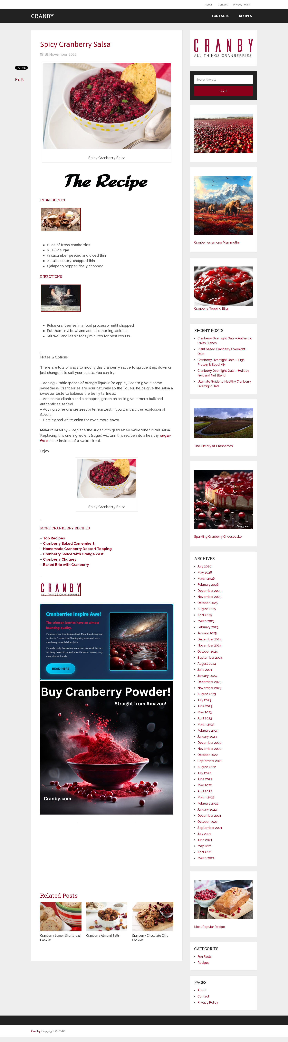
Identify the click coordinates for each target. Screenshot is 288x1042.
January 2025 (207, 633)
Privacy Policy (241, 4)
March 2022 (206, 797)
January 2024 (207, 676)
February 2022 (207, 803)
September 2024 (210, 657)
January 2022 (207, 809)
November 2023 (209, 688)
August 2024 (206, 664)
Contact (222, 4)
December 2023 (209, 682)
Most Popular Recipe (209, 927)
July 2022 (204, 773)
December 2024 (209, 639)
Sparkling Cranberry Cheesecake (218, 536)
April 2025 (204, 615)
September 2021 (209, 828)
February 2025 (207, 627)
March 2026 (206, 578)
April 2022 (204, 791)
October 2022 (207, 755)
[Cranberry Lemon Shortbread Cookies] (61, 916)
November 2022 (209, 749)
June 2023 (204, 706)
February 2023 (207, 730)
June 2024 (205, 670)
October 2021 (207, 822)
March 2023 (206, 724)
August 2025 (206, 609)
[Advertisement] (106, 854)
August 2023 (206, 694)
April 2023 (204, 718)
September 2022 (209, 761)
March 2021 (205, 858)
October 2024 (207, 651)
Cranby (42, 16)
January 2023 (207, 736)
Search (223, 91)
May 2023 (204, 712)
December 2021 (209, 815)
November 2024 (209, 645)
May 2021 (204, 846)
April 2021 (204, 852)
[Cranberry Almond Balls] (107, 916)
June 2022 (204, 779)
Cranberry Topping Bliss (211, 308)
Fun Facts (220, 16)
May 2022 (204, 785)
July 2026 (204, 566)
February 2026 (208, 584)
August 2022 (206, 767)
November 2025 (209, 597)
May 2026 (204, 572)
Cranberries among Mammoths (217, 242)
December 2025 (209, 591)
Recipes (245, 16)
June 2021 (204, 840)
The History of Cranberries (213, 446)
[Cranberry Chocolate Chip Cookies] (152, 916)
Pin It (19, 79)
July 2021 (204, 834)
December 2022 (209, 743)
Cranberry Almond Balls (103, 935)
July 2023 (204, 700)
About (208, 4)
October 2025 (207, 603)
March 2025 (206, 621)
